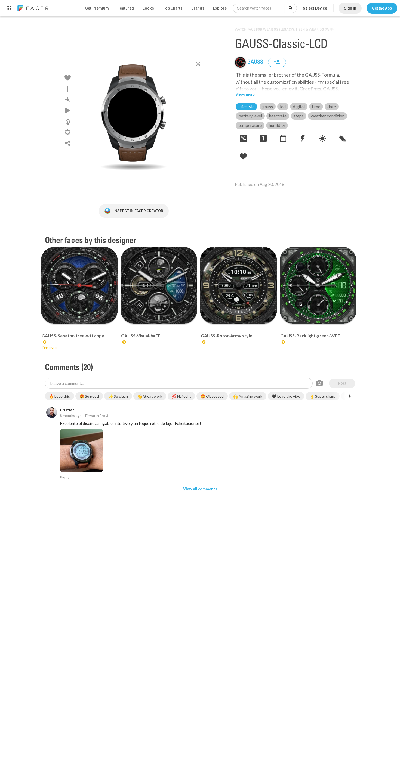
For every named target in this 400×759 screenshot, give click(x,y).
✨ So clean (118, 396)
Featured (126, 8)
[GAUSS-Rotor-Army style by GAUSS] (238, 285)
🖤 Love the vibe (286, 396)
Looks (148, 8)
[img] (240, 62)
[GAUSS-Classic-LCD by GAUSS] (133, 112)
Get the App (382, 8)
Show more (245, 94)
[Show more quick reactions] (350, 396)
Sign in (350, 8)
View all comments (200, 488)
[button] (382, 8)
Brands (197, 8)
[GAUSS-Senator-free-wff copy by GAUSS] (79, 285)
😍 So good (89, 396)
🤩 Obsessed (212, 396)
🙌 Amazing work (247, 396)
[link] (33, 8)
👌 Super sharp (323, 396)
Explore (220, 8)
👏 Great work (149, 396)
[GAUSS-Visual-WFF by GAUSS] (159, 285)
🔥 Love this (59, 396)
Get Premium (97, 8)
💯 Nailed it (181, 396)
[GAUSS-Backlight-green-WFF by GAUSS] (318, 285)
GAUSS (255, 62)
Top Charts (173, 8)
